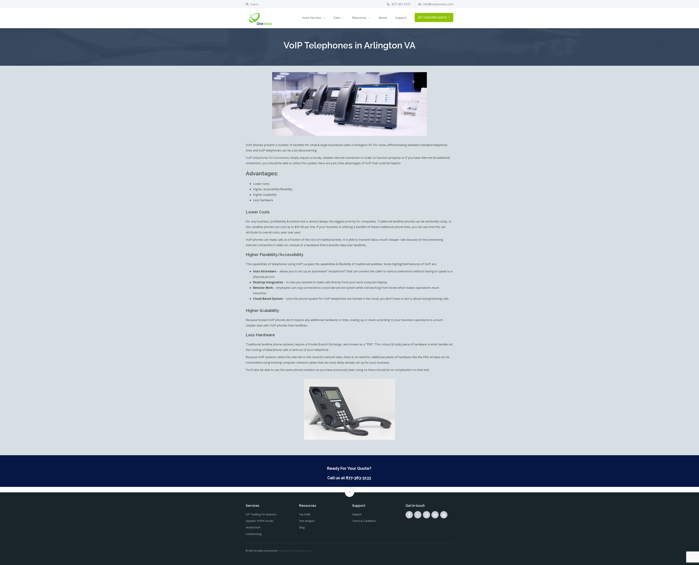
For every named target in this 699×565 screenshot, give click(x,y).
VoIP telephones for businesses (267, 158)
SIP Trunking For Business (261, 514)
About (383, 18)
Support (400, 18)
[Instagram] (426, 515)
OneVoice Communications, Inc (295, 550)
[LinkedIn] (435, 515)
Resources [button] (359, 18)
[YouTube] (443, 515)
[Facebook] (409, 515)
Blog (302, 527)
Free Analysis (307, 521)
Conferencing (253, 534)
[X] (417, 515)
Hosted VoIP (253, 527)
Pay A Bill (304, 514)
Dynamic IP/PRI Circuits (259, 521)
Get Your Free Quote (432, 17)
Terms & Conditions (364, 521)
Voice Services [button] (311, 18)
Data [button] (336, 18)
